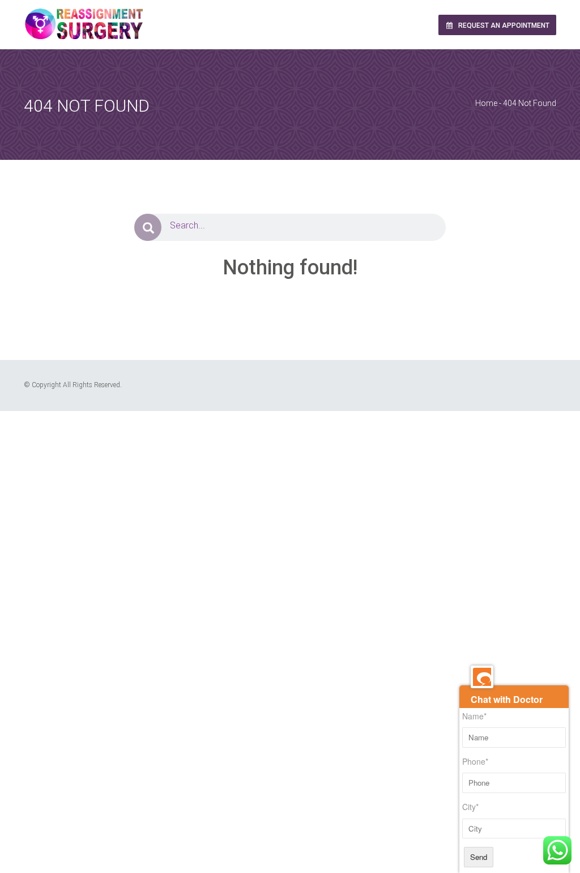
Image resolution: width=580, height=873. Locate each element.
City (470, 807)
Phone (475, 761)
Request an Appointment (503, 25)
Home (486, 103)
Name (474, 716)
